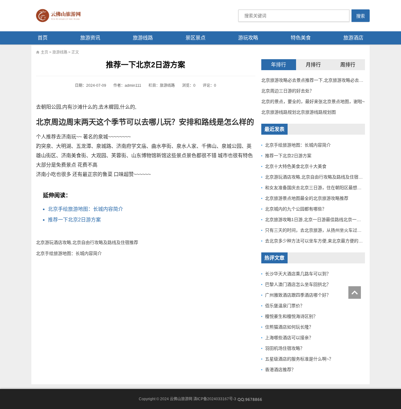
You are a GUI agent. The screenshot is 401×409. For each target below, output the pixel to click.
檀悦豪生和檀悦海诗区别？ (291, 316)
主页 (44, 52)
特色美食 (301, 37)
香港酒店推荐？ (280, 369)
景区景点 (195, 37)
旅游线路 (143, 37)
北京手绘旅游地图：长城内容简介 (85, 209)
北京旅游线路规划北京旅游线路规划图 (298, 112)
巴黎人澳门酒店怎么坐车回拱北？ (298, 284)
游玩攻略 (248, 37)
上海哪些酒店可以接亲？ (289, 337)
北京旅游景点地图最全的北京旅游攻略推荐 (306, 198)
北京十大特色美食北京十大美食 (295, 166)
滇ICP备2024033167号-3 (214, 399)
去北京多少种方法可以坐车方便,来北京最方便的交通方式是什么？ (329, 240)
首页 (43, 37)
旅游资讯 (90, 37)
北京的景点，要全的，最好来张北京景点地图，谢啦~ (313, 101)
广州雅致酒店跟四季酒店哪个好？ (298, 295)
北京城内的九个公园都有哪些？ (295, 208)
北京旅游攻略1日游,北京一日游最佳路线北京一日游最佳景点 (324, 219)
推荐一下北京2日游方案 (74, 219)
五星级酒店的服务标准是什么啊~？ (299, 358)
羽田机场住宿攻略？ (285, 348)
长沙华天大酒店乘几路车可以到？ (298, 273)
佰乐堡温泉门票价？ (285, 305)
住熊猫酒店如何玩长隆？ (289, 326)
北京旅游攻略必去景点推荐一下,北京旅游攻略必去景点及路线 (321, 80)
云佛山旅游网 (60, 15)
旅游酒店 (353, 37)
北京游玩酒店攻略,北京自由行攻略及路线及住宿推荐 (87, 242)
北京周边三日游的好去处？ (287, 90)
